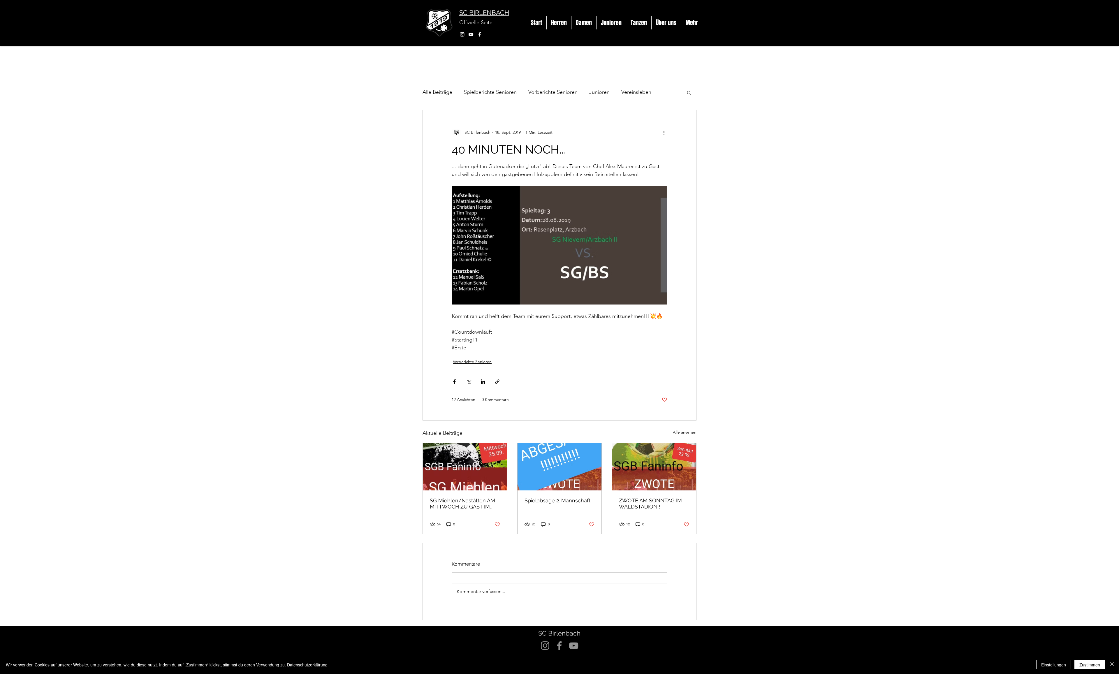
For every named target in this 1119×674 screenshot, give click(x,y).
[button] (559, 22)
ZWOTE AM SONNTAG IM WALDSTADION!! (650, 503)
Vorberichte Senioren (553, 92)
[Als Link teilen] (497, 381)
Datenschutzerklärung (307, 665)
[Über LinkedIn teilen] (483, 381)
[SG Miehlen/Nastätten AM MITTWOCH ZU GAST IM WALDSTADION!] (465, 466)
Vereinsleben (636, 92)
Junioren (599, 92)
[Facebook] (480, 34)
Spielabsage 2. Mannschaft (557, 500)
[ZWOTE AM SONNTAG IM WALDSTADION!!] (654, 466)
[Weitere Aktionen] (663, 132)
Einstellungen (1053, 665)
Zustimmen (1089, 665)
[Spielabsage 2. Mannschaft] (560, 466)
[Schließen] (1112, 664)
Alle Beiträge (437, 92)
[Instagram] (462, 34)
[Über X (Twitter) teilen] (468, 381)
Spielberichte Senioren (490, 92)
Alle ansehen (684, 432)
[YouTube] (471, 34)
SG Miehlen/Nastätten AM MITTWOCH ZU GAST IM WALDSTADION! (462, 503)
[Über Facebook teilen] (454, 381)
